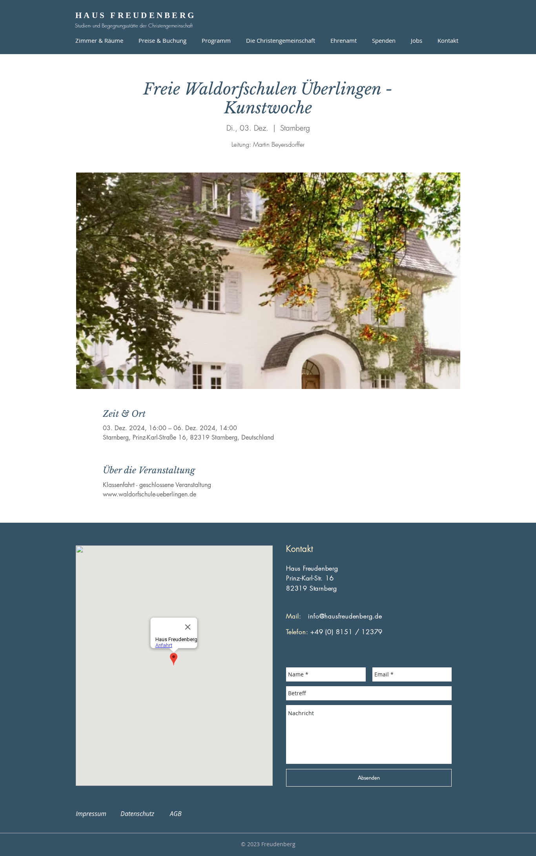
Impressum (96, 813)
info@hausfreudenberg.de (345, 616)
